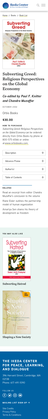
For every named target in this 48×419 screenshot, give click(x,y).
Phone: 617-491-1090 (14, 382)
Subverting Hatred (14, 284)
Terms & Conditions (12, 414)
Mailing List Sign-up (15, 403)
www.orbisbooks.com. (16, 143)
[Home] (15, 5)
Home (5, 15)
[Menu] (43, 5)
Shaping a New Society (17, 337)
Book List (23, 15)
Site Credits (8, 408)
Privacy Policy (9, 411)
